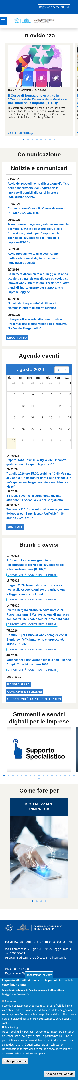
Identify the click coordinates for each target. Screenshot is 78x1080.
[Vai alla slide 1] (23, 139)
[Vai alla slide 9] (39, 775)
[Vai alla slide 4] (37, 139)
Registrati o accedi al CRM (54, 7)
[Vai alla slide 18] (39, 778)
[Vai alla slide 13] (56, 775)
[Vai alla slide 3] (32, 139)
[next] (65, 369)
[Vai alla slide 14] (60, 775)
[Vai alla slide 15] (65, 775)
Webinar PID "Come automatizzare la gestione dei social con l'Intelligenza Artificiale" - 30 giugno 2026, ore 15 (37, 513)
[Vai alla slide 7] (50, 139)
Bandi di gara (18, 684)
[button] (70, 21)
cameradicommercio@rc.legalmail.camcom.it (38, 957)
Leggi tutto (17, 337)
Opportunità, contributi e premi (34, 698)
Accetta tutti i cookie (59, 1073)
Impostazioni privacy (39, 975)
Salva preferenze (15, 1061)
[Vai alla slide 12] (52, 775)
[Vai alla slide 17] (74, 775)
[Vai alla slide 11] (47, 775)
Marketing (11, 1027)
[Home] (35, 21)
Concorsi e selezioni (24, 691)
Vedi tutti (15, 526)
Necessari (11, 1001)
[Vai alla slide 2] (28, 139)
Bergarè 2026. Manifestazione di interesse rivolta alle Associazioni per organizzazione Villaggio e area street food (35, 590)
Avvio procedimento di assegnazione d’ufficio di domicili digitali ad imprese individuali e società (33, 258)
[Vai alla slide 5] (41, 139)
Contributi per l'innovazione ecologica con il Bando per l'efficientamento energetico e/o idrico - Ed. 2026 (36, 640)
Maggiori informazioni (15, 994)
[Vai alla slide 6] (45, 139)
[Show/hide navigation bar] (3, 20)
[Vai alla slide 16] (69, 775)
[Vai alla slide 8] (54, 139)
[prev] (58, 369)
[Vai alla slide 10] (43, 775)
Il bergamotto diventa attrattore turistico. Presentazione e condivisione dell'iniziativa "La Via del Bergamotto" (37, 324)
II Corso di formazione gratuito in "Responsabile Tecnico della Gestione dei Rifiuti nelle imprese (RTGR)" (37, 99)
